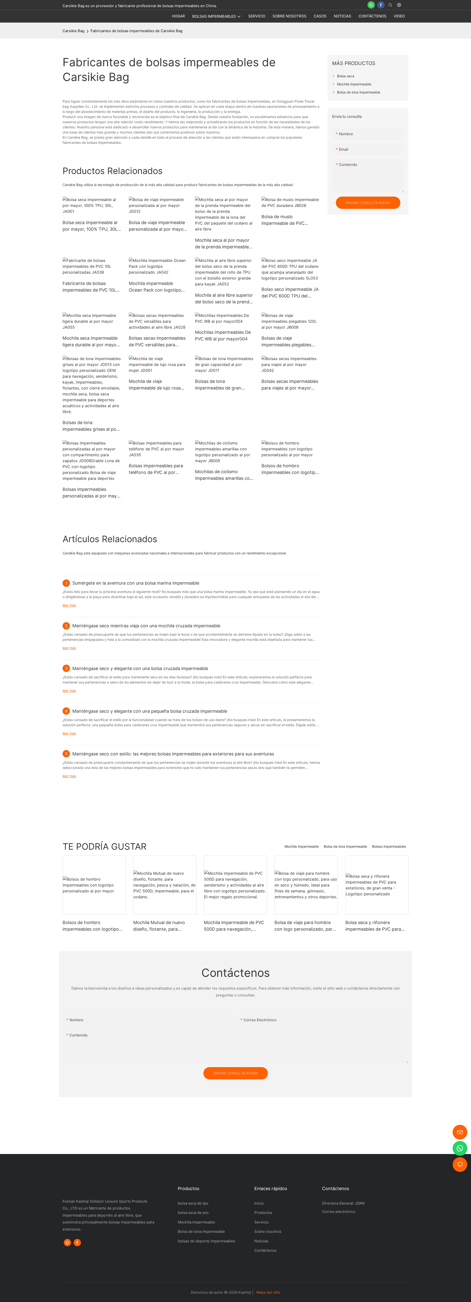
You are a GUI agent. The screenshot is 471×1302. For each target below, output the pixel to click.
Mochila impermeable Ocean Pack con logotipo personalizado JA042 (155, 287)
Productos (263, 1212)
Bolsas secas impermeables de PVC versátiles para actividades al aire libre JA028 (157, 342)
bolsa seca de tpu (193, 1203)
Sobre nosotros (267, 1231)
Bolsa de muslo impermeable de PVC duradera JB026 (283, 220)
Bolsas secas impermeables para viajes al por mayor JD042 (290, 385)
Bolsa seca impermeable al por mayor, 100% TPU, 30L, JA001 (91, 226)
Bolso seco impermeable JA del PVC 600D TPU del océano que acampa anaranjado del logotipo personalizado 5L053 (290, 293)
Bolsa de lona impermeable (345, 846)
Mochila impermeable (302, 846)
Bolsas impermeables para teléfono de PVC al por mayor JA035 (156, 469)
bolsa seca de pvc (193, 1212)
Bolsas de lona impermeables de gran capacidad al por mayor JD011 (219, 385)
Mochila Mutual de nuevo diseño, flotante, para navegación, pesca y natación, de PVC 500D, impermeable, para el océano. (164, 926)
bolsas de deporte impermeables (206, 1241)
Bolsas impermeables (389, 846)
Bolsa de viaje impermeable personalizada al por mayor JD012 (157, 226)
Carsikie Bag (73, 30)
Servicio (261, 1222)
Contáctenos (265, 1250)
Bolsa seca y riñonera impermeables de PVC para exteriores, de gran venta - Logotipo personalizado (373, 926)
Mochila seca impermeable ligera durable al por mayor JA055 (90, 342)
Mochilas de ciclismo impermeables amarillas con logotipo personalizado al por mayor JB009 (223, 475)
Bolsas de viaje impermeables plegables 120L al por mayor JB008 (288, 342)
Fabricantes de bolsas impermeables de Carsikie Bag (137, 30)
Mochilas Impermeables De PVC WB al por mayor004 (223, 335)
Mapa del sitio (268, 1292)
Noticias (261, 1241)
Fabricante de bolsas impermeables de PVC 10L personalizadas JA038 (89, 287)
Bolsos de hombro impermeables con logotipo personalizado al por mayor (290, 469)
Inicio (259, 1203)
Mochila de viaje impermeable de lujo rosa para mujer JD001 (155, 385)
